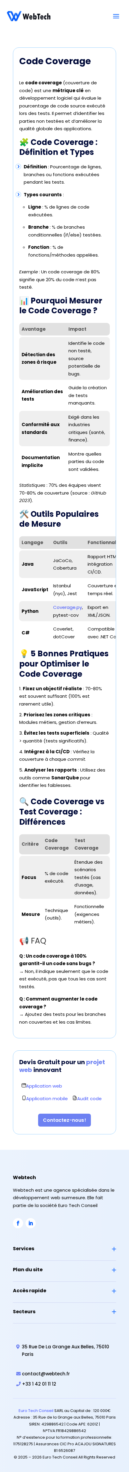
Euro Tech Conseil (36, 1410)
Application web (44, 1086)
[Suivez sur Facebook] (18, 1223)
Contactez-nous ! (64, 1120)
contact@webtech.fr (46, 1374)
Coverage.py (67, 607)
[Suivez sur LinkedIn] (31, 1223)
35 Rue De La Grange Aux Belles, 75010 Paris (65, 1351)
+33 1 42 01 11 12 (39, 1384)
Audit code (89, 1098)
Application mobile (47, 1098)
